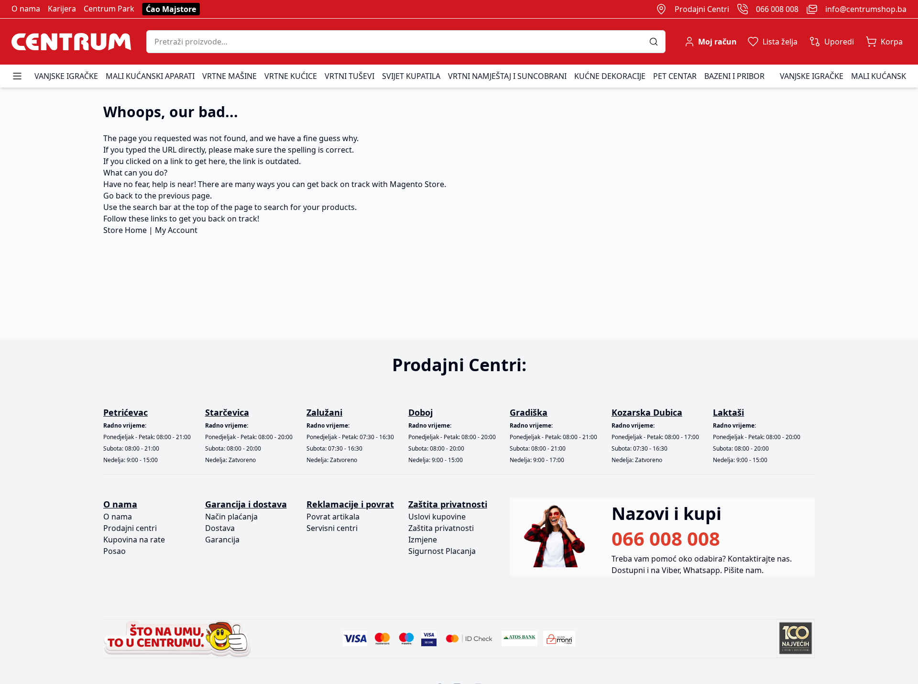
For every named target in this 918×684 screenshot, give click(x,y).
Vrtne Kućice (290, 76)
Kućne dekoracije (609, 76)
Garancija (222, 539)
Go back (118, 195)
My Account (176, 230)
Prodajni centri (130, 528)
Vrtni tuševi (349, 76)
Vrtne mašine (229, 76)
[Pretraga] (657, 41)
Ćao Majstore (171, 9)
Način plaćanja (231, 516)
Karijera (62, 8)
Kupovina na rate (134, 539)
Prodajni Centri (702, 9)
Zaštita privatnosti (441, 528)
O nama (25, 8)
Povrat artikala (333, 516)
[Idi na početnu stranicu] (71, 41)
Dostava (220, 528)
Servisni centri (332, 528)
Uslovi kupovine (437, 516)
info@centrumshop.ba (866, 9)
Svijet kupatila (411, 76)
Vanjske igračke (66, 76)
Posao (114, 551)
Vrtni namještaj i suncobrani (507, 76)
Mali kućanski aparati (150, 76)
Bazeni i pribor (734, 76)
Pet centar (675, 76)
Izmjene (422, 539)
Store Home (125, 230)
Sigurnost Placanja (442, 551)
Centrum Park (109, 8)
